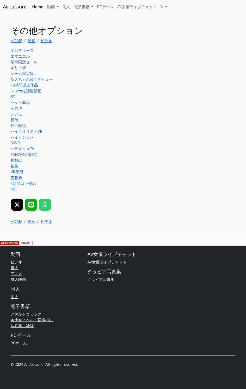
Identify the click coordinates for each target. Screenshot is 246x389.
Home (37, 6)
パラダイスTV (22, 148)
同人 (66, 6)
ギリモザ (18, 67)
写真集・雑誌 (22, 325)
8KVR (15, 143)
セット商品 (20, 102)
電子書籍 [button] (82, 6)
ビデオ (16, 262)
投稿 (14, 119)
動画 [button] (51, 6)
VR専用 (17, 171)
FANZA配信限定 (24, 154)
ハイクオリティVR (26, 131)
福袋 (14, 166)
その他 (16, 108)
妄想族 (16, 177)
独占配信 (18, 125)
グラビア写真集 (100, 279)
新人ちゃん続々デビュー (32, 79)
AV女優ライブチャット (136, 6)
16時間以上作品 (24, 85)
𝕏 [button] (162, 6)
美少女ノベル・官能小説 (32, 319)
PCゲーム (105, 6)
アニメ (16, 273)
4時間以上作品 (23, 183)
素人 (14, 267)
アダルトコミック (26, 314)
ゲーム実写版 (22, 73)
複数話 (16, 160)
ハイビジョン (22, 137)
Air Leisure (14, 6)
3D (13, 96)
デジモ (16, 114)
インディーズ (22, 50)
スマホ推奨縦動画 (26, 91)
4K (13, 189)
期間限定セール (24, 62)
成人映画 (18, 279)
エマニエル (20, 56)
